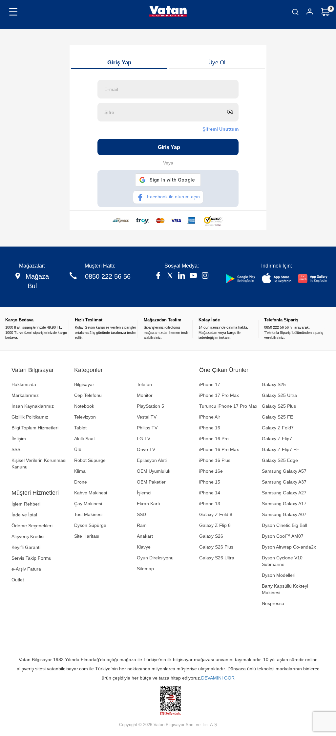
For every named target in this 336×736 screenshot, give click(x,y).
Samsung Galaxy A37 (284, 482)
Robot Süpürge (90, 460)
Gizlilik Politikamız (29, 417)
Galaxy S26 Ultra (216, 557)
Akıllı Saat (84, 438)
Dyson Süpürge (90, 525)
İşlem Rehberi (25, 504)
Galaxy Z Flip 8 (215, 525)
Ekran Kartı (148, 503)
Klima (80, 471)
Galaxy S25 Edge (280, 460)
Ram (142, 525)
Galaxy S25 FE (277, 417)
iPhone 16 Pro (214, 438)
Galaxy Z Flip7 (277, 438)
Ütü (77, 449)
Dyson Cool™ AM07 (283, 536)
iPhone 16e (211, 471)
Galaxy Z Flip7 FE (280, 449)
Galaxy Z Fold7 (278, 427)
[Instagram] (205, 276)
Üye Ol (216, 62)
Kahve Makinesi (90, 492)
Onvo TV (146, 449)
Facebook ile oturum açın (173, 196)
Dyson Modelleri (278, 575)
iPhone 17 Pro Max (219, 395)
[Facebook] (158, 276)
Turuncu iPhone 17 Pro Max (228, 406)
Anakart (145, 536)
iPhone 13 (209, 503)
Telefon (144, 384)
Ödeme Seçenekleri (31, 525)
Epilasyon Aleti (152, 460)
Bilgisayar (84, 384)
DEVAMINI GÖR (218, 678)
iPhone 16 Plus (214, 460)
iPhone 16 (209, 427)
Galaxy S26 (211, 536)
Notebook (84, 406)
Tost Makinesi (88, 514)
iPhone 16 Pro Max (219, 449)
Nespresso (273, 603)
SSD (141, 514)
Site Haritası (86, 536)
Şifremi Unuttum (220, 129)
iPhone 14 (209, 492)
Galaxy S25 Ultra (279, 395)
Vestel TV (147, 417)
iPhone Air (209, 417)
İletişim (18, 438)
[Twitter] (170, 276)
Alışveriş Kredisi (27, 536)
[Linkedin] (181, 276)
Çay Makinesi (88, 503)
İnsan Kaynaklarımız (32, 406)
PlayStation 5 (150, 406)
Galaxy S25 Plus (279, 406)
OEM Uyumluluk (153, 471)
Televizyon (85, 417)
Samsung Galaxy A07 (284, 514)
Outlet (17, 579)
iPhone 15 (209, 482)
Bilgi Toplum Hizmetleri (34, 427)
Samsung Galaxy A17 (284, 503)
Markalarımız (25, 395)
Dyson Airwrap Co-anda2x (289, 547)
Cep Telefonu (88, 395)
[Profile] (310, 12)
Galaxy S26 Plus (216, 547)
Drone (80, 482)
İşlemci (144, 492)
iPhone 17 (209, 384)
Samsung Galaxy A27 (284, 492)
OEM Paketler (151, 482)
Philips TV (147, 427)
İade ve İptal (24, 514)
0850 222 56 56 (108, 276)
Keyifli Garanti (25, 547)
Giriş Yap (119, 62)
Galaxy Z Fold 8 (215, 514)
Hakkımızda (23, 384)
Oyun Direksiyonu (155, 557)
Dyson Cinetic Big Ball (284, 525)
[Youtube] (193, 276)
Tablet (80, 427)
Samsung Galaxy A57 (284, 471)
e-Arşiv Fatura (26, 569)
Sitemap (145, 568)
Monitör (145, 395)
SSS (15, 449)
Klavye (144, 547)
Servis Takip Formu (31, 558)
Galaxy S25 (274, 384)
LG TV (143, 438)
